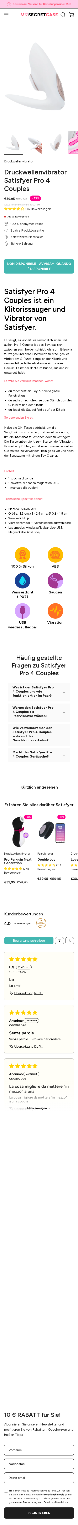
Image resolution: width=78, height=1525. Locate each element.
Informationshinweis (52, 1494)
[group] (39, 4)
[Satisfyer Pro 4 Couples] (13, 143)
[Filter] (59, 940)
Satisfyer (65, 804)
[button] (63, 15)
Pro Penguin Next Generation (18, 861)
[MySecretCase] (39, 14)
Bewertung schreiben (29, 941)
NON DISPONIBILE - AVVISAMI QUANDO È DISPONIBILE (39, 266)
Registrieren (39, 1513)
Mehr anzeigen (37, 1108)
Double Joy (46, 859)
